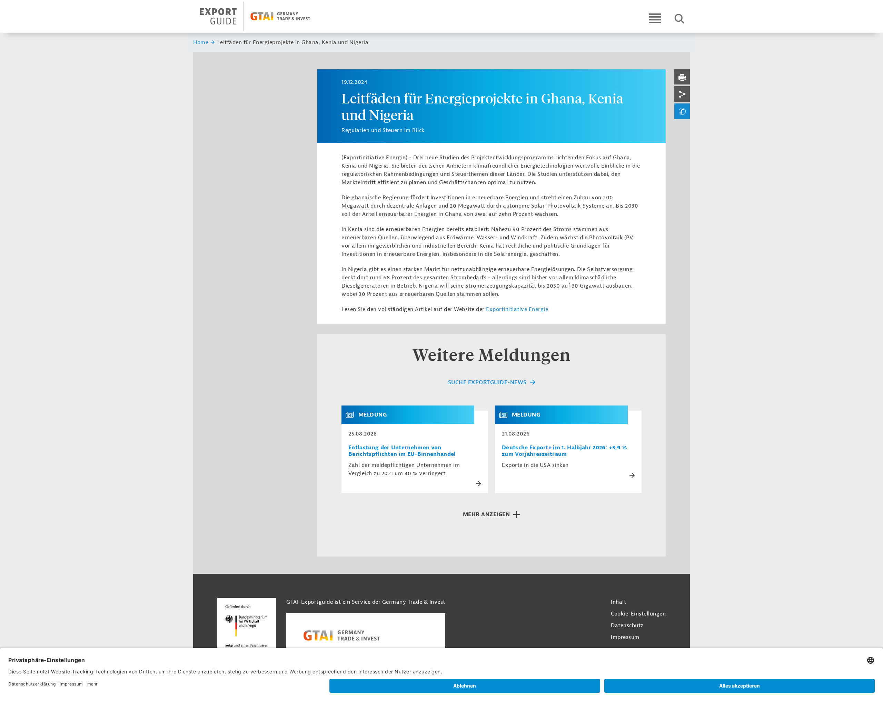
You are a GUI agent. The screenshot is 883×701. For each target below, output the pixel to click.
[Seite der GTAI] (365, 635)
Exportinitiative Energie (517, 309)
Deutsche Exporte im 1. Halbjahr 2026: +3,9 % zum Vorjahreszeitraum (564, 451)
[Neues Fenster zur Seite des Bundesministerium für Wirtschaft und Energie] (246, 627)
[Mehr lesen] (478, 483)
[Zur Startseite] (261, 16)
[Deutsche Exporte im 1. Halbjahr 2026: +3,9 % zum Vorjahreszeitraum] (506, 415)
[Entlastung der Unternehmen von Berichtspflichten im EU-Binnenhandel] (352, 415)
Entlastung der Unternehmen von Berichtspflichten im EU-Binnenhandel (402, 451)
